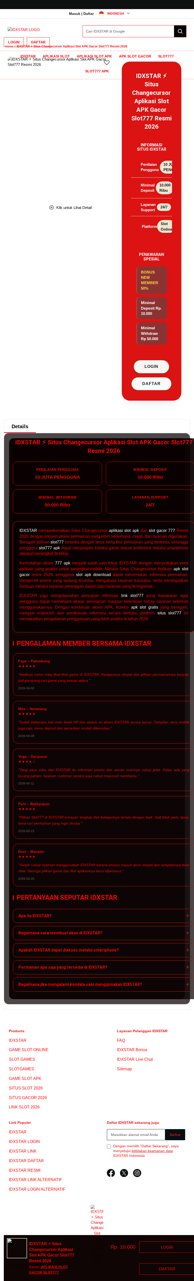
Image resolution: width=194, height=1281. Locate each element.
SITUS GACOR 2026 (28, 1098)
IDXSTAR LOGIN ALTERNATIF (37, 1189)
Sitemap (124, 1069)
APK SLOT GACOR (135, 56)
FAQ (121, 1040)
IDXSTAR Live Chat (135, 1059)
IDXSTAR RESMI (24, 1170)
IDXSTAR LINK (23, 1151)
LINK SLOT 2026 (24, 1107)
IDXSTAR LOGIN (24, 1141)
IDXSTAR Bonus (132, 1050)
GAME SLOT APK (25, 1078)
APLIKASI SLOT (56, 56)
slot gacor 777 (162, 530)
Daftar (38, 42)
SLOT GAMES (22, 1059)
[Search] (180, 31)
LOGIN (151, 366)
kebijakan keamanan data (152, 1151)
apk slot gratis (144, 607)
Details (20, 426)
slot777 (57, 542)
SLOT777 (166, 56)
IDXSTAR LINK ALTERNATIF (35, 1180)
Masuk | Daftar (81, 14)
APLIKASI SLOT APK (94, 56)
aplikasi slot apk (124, 530)
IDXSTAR (28, 56)
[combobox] (134, 31)
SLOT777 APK (97, 71)
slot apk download (93, 575)
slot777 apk (49, 548)
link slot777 (132, 595)
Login (13, 42)
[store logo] (24, 29)
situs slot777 (169, 613)
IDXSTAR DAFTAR (26, 1161)
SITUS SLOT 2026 (26, 1088)
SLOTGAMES (21, 1069)
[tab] (20, 426)
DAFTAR (151, 383)
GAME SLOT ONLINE (28, 1050)
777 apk (62, 563)
